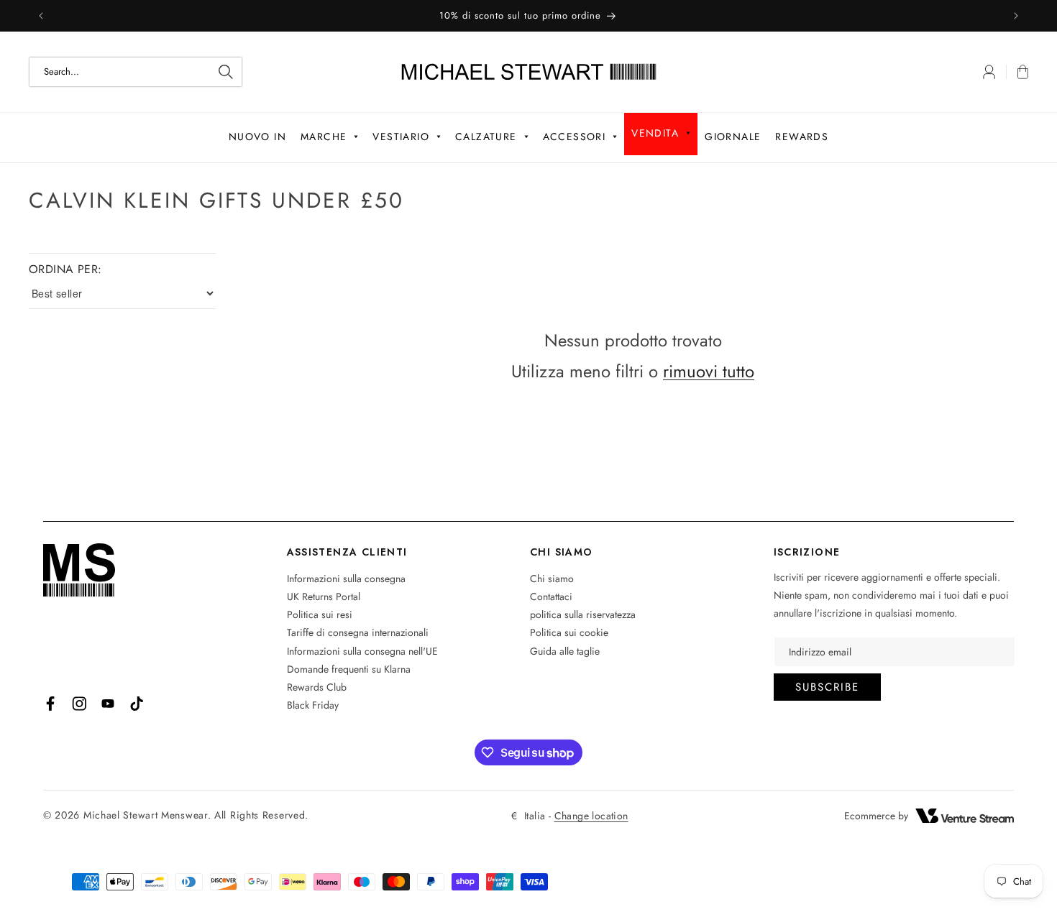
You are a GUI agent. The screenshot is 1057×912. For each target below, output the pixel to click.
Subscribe (827, 687)
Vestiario (400, 136)
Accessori (574, 136)
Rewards (801, 136)
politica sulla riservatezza (583, 614)
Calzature (486, 136)
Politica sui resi (319, 614)
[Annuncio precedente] (41, 15)
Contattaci (551, 596)
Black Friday (313, 705)
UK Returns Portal (323, 596)
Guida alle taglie (565, 651)
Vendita (655, 133)
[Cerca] (226, 71)
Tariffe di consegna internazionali (358, 632)
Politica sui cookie (569, 632)
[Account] (989, 72)
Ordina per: (65, 269)
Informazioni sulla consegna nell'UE (362, 651)
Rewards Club (317, 687)
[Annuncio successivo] (1016, 15)
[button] (1017, 72)
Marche (324, 136)
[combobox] (135, 71)
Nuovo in (257, 136)
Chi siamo (552, 578)
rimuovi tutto (708, 371)
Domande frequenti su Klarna (349, 669)
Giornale (733, 136)
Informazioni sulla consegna (346, 578)
